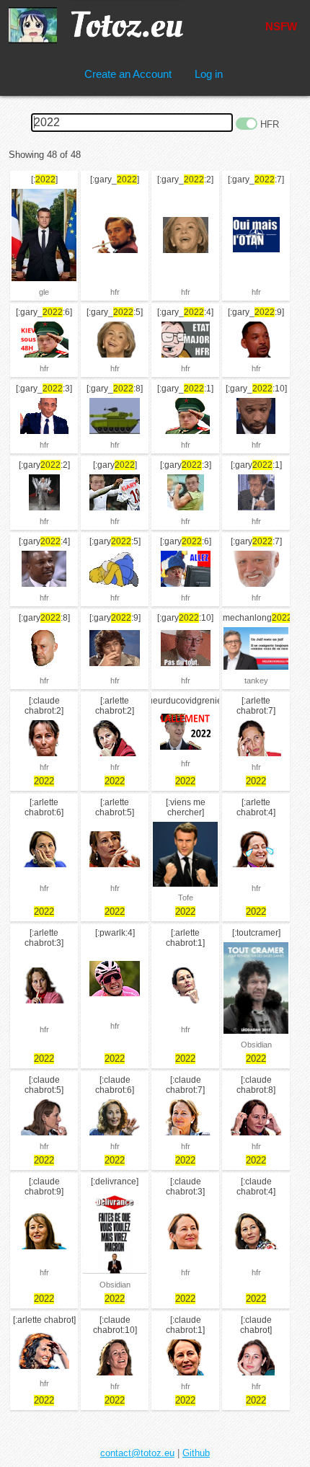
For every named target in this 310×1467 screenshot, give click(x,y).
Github (196, 1453)
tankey (256, 680)
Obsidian (256, 1044)
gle (44, 292)
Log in (209, 74)
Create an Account (128, 74)
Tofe (185, 897)
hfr (115, 292)
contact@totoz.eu (137, 1453)
